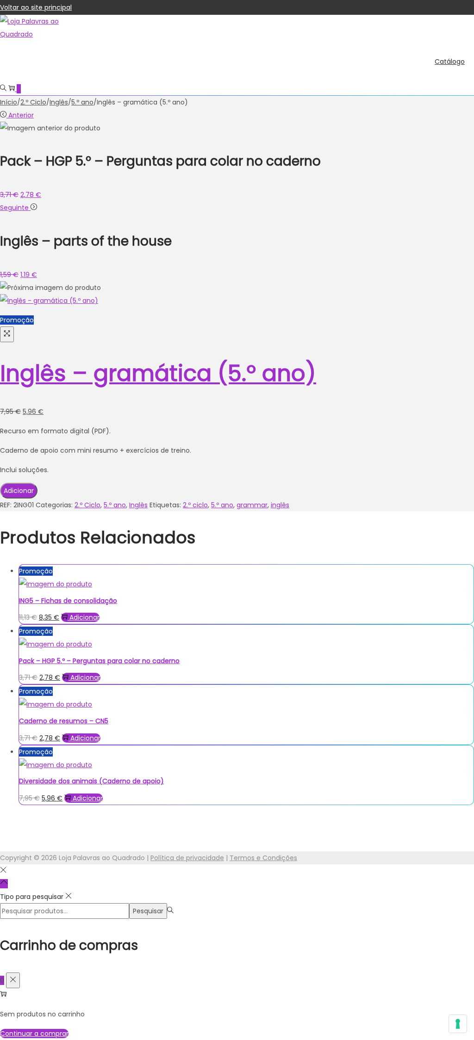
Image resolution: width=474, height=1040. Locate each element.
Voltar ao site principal (36, 7)
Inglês (59, 102)
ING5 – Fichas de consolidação (68, 600)
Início (8, 102)
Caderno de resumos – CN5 (63, 721)
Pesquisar (148, 911)
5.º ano (82, 102)
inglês (280, 505)
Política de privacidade (187, 857)
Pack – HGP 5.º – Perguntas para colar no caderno (99, 660)
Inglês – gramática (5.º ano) (158, 373)
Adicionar (19, 490)
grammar (252, 505)
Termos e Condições (263, 857)
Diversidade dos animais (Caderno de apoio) (91, 781)
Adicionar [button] (84, 617)
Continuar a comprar (34, 1033)
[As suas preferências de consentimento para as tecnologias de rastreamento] (458, 1024)
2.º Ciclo (33, 102)
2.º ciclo (195, 505)
